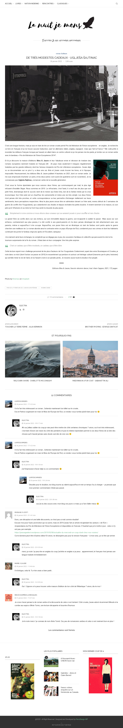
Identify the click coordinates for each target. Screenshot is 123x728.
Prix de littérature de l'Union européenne (22, 288)
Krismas (16, 279)
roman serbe (45, 288)
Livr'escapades (21, 401)
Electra (23, 306)
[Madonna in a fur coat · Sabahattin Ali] (32, 359)
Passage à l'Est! (21, 512)
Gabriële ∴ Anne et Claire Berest (68, 674)
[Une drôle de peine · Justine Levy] (90, 359)
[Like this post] (71, 297)
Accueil (8, 4)
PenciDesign (80, 719)
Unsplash (25, 279)
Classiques (62, 4)
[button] (8, 363)
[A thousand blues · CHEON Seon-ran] (51, 662)
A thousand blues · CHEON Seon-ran (68, 660)
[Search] (117, 3)
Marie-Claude (20, 563)
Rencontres (48, 4)
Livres (18, 4)
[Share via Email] (74, 297)
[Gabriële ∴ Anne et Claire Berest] (51, 677)
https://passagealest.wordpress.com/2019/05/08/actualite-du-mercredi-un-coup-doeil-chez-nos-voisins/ (56, 532)
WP (86, 719)
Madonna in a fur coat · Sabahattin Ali (33, 381)
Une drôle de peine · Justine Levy (90, 381)
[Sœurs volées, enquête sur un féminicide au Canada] (51, 691)
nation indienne (32, 4)
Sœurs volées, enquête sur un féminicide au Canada (69, 690)
